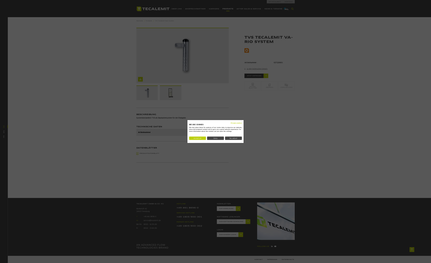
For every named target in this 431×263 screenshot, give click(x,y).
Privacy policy (236, 123)
